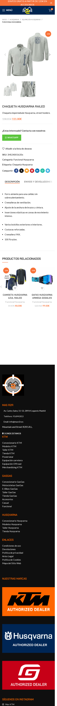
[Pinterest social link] (32, 170)
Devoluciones (9, 549)
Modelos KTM (9, 446)
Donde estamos (12, 433)
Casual (5, 502)
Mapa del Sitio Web (11, 563)
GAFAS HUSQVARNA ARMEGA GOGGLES (42, 296)
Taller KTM (7, 449)
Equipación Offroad (11, 463)
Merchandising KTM (12, 467)
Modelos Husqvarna (12, 524)
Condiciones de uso (11, 545)
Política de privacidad (12, 552)
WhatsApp (12, 137)
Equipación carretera (12, 460)
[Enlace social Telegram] (48, 170)
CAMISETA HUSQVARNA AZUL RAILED (15, 296)
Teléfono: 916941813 (14, 416)
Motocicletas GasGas (12, 485)
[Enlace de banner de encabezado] (27, 3)
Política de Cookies (11, 559)
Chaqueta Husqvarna (22, 164)
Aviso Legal (7, 556)
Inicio (4, 19)
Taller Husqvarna (10, 527)
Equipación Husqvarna (31, 19)
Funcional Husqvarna (11, 22)
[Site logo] (27, 10)
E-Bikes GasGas (10, 488)
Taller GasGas (9, 492)
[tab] (12, 182)
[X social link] (21, 170)
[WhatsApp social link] (42, 170)
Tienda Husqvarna (11, 531)
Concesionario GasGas (13, 481)
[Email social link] (27, 170)
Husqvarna (14, 19)
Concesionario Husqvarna (14, 520)
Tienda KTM (8, 453)
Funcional (7, 506)
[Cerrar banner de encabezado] (51, 3)
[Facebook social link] (16, 170)
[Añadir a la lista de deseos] (15, 288)
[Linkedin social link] (37, 170)
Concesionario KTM (12, 442)
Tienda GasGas (9, 495)
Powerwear (7, 456)
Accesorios (7, 499)
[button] (5, 55)
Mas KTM (9, 704)
